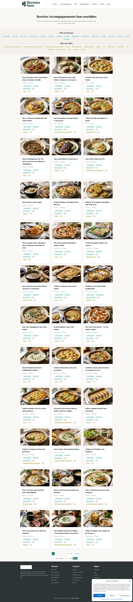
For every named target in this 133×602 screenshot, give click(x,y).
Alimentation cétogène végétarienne (12, 46)
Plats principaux (76, 575)
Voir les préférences (125, 595)
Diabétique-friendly (88, 46)
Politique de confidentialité (117, 599)
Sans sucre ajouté (61, 49)
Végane (69, 49)
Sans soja (128, 36)
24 (67, 553)
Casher (67, 46)
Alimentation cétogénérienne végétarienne (33, 46)
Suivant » (77, 553)
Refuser (112, 595)
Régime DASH (51, 49)
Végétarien (76, 49)
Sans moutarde (95, 36)
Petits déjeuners (84, 4)
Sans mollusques (85, 36)
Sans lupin (67, 36)
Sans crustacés (23, 36)
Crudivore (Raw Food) (77, 46)
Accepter (99, 595)
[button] (130, 581)
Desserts (94, 4)
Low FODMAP (121, 46)
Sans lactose (51, 36)
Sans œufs (103, 36)
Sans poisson (111, 36)
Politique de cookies (105, 599)
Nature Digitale (75, 598)
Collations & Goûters (77, 572)
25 (71, 553)
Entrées (55, 4)
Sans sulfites (66, 39)
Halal (104, 46)
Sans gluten (43, 36)
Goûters (102, 4)
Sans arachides (6, 36)
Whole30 (83, 49)
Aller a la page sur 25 (63, 558)
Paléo (127, 46)
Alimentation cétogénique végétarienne (54, 46)
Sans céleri (15, 36)
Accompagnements (65, 4)
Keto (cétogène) (111, 46)
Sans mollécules (75, 36)
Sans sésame (120, 36)
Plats (75, 4)
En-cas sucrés (76, 580)
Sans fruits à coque (33, 36)
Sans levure (59, 36)
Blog (108, 4)
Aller (75, 558)
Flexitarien (98, 46)
